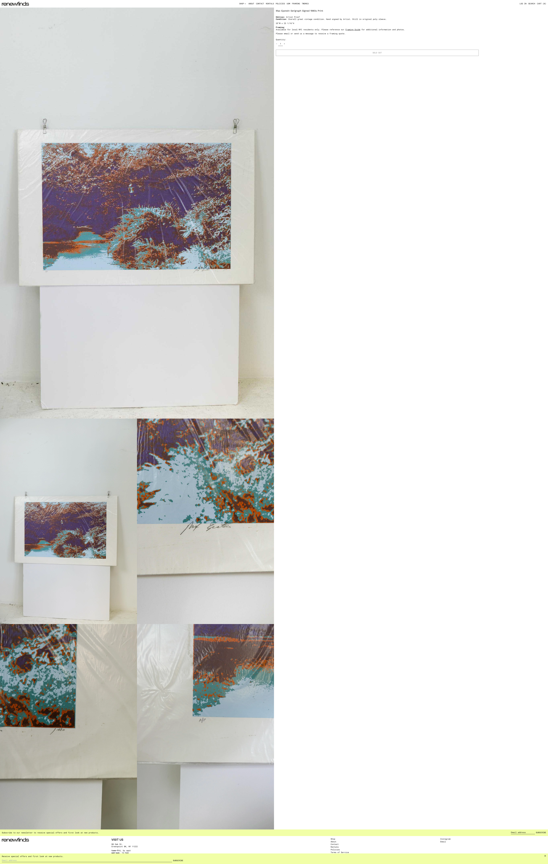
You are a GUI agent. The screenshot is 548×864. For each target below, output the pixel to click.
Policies (335, 849)
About (333, 841)
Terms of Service (340, 852)
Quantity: (281, 39)
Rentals (335, 847)
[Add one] (284, 43)
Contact (335, 844)
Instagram (445, 839)
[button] (541, 4)
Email (443, 842)
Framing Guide (352, 29)
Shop (333, 839)
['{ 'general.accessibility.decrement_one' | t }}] (276, 43)
